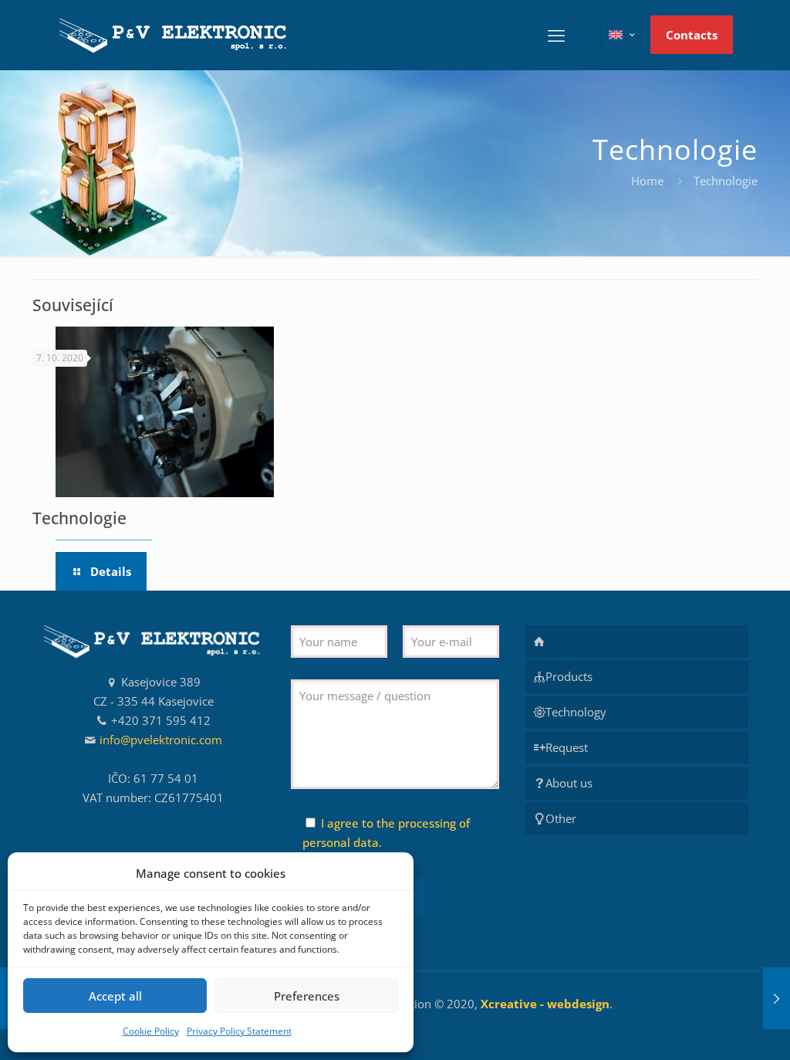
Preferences (306, 996)
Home (647, 180)
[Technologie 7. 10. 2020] (776, 998)
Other (560, 818)
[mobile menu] (556, 35)
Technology (575, 712)
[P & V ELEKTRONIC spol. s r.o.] (174, 34)
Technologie (79, 518)
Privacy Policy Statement (239, 1031)
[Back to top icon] (716, 1028)
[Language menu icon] (621, 35)
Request (566, 747)
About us (568, 783)
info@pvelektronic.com (161, 739)
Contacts (691, 34)
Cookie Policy (151, 1031)
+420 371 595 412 (161, 720)
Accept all (115, 996)
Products (568, 676)
